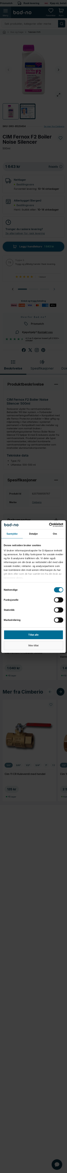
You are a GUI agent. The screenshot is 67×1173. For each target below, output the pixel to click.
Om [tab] (55, 533)
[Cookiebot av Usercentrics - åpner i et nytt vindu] (49, 525)
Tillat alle (33, 634)
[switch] (58, 599)
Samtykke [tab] (12, 533)
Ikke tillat (33, 645)
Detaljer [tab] (33, 533)
